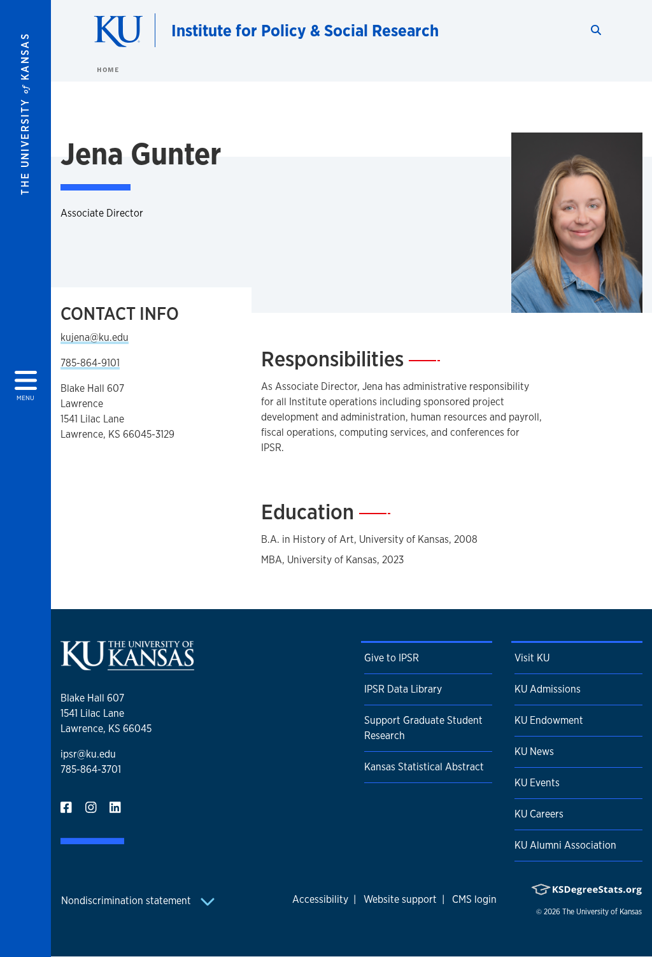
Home (107, 69)
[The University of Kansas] (127, 665)
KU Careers (538, 814)
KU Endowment (548, 720)
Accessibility (320, 899)
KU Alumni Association (565, 845)
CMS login (474, 899)
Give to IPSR (391, 658)
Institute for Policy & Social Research (305, 30)
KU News (534, 751)
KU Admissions (547, 689)
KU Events (537, 782)
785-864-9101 (90, 363)
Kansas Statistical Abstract (424, 767)
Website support (400, 899)
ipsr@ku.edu (88, 754)
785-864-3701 (90, 769)
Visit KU (531, 658)
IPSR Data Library (403, 689)
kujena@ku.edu (94, 337)
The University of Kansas (602, 912)
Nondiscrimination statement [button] (127, 900)
